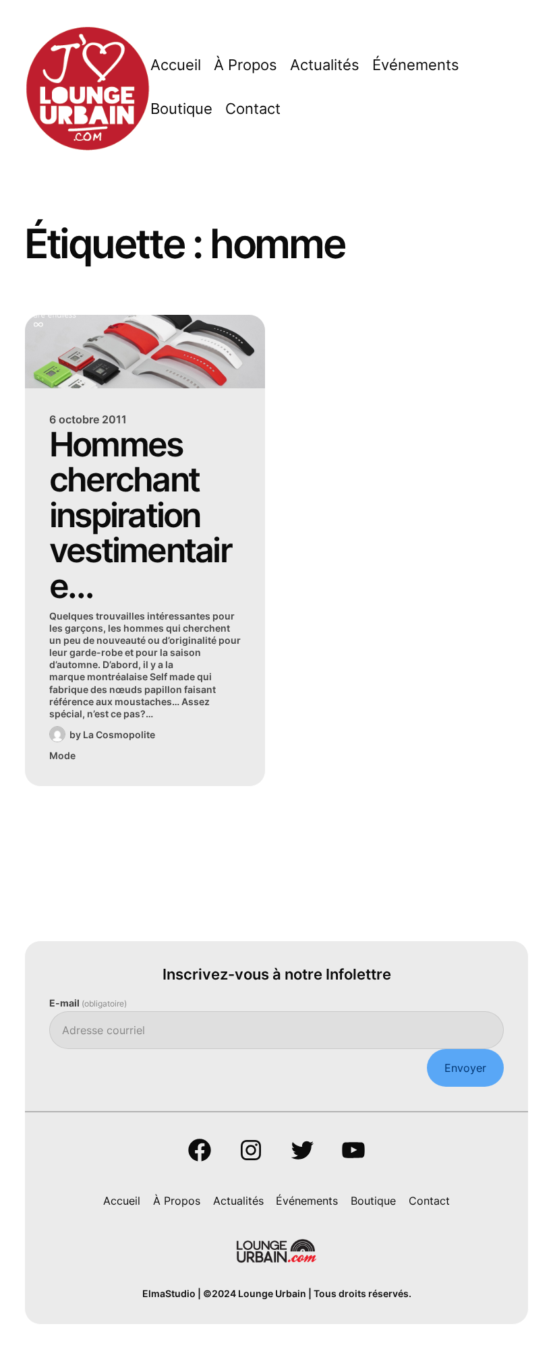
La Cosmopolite (119, 734)
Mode (62, 755)
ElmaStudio (169, 1293)
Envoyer (465, 1068)
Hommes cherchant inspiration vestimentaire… (140, 515)
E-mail (88, 1003)
